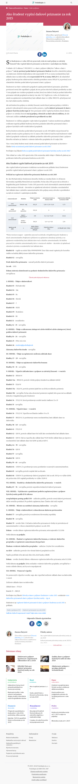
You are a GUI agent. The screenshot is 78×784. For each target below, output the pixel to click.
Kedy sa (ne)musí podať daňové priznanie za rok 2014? (31, 146)
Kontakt (54, 743)
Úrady (31, 737)
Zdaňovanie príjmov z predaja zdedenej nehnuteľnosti (60, 668)
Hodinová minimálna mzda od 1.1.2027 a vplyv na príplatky (60, 714)
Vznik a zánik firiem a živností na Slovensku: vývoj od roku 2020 (39, 695)
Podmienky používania (39, 774)
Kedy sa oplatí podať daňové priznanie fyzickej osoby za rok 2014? (46, 151)
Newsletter (32, 740)
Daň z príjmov (34, 8)
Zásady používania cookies (39, 771)
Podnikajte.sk (33, 769)
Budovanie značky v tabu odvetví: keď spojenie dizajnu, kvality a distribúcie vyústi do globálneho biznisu (17, 695)
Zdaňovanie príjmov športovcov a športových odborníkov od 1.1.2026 (27, 659)
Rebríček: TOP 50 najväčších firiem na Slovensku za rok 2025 (17, 720)
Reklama (54, 737)
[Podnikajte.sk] (39, 2)
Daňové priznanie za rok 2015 (34, 610)
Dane (26, 8)
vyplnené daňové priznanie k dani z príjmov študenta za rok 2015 (40, 603)
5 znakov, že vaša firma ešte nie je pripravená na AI (39, 721)
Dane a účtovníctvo (16, 8)
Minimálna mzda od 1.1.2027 (61, 721)
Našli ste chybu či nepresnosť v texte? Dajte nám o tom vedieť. (26, 613)
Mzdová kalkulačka (12, 737)
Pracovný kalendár (12, 756)
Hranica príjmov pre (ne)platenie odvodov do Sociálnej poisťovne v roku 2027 (60, 695)
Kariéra (54, 740)
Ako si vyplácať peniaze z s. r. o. (39, 687)
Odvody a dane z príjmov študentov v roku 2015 (40, 595)
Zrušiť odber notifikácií (39, 780)
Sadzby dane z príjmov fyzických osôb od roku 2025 (61, 659)
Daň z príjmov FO (13, 610)
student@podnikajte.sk (24, 345)
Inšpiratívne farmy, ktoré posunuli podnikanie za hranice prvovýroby (16, 687)
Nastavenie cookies (39, 777)
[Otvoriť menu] (7, 3)
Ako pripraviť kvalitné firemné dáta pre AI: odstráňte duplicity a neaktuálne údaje (37, 714)
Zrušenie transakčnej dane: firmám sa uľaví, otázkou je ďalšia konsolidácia (60, 687)
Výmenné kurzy (11, 750)
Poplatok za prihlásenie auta (15, 753)
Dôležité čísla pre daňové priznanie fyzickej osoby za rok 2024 (26, 669)
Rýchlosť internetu (12, 748)
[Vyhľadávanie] (71, 3)
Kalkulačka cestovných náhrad (16, 740)
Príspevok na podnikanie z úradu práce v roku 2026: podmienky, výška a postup (16, 713)
